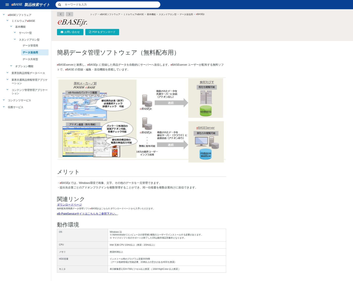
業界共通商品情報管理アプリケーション (30, 81)
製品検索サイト (31, 4)
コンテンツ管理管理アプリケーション (30, 92)
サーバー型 (25, 32)
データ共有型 (30, 59)
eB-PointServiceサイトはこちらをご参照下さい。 (87, 213)
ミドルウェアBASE (23, 20)
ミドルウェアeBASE (133, 14)
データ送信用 (30, 52)
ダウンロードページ (69, 204)
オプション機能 (24, 66)
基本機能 (20, 26)
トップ (93, 14)
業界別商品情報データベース (28, 73)
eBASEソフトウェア (110, 14)
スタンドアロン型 (29, 39)
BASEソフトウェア (19, 14)
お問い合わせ (72, 31)
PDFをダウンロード (103, 31)
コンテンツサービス (19, 100)
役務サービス (15, 107)
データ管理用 (30, 45)
